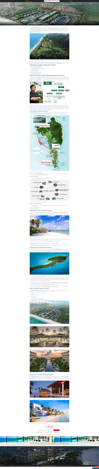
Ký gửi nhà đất (50, 455)
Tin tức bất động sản (51, 454)
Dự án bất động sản (50, 452)
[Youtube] (51, 460)
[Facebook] (49, 460)
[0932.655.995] (46, 426)
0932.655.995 (50, 427)
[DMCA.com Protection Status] (62, 456)
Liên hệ (61, 454)
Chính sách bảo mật (53, 434)
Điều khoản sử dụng (63, 451)
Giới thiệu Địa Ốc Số (50, 451)
